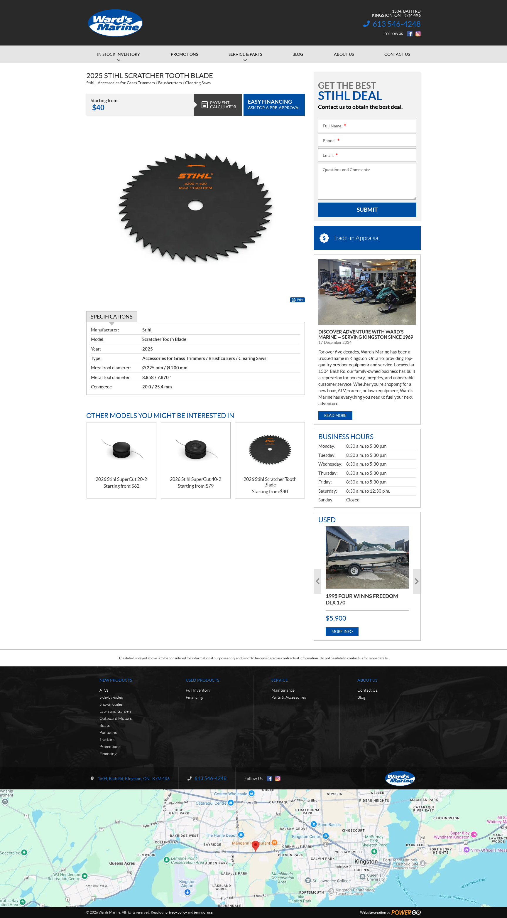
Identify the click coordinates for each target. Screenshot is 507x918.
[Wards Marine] (115, 23)
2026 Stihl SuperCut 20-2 (121, 479)
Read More (335, 415)
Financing (107, 753)
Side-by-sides (111, 697)
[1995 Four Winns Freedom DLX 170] (367, 557)
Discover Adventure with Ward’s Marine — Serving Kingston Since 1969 (365, 334)
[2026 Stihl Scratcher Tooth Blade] (270, 449)
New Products (115, 680)
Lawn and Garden (115, 711)
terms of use (203, 912)
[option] (367, 581)
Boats (104, 725)
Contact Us (367, 690)
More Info (342, 631)
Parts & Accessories (288, 697)
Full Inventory (198, 690)
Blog (361, 697)
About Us (367, 680)
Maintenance (283, 690)
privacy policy (176, 912)
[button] (317, 581)
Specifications (112, 317)
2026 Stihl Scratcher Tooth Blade (270, 481)
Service (279, 680)
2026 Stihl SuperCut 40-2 (195, 479)
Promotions (109, 746)
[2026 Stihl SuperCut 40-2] (195, 449)
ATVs (103, 690)
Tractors (106, 739)
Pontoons (108, 732)
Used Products (202, 680)
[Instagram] (418, 33)
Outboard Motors (115, 718)
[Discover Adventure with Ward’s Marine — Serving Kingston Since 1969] (367, 292)
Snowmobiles (111, 704)
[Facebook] (410, 33)
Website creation (373, 912)
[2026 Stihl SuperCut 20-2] (121, 449)
